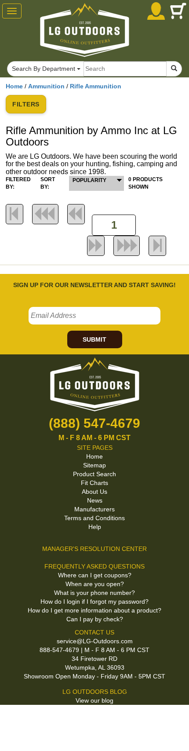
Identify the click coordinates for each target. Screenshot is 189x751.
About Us (94, 491)
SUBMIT (94, 339)
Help (94, 526)
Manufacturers (94, 509)
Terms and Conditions (94, 517)
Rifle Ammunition (95, 86)
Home (14, 86)
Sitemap (94, 465)
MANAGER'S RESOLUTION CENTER (94, 548)
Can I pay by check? (94, 619)
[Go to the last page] (157, 246)
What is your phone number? (94, 592)
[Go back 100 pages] (45, 214)
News (94, 500)
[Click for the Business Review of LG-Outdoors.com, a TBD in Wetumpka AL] (91, 719)
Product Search (94, 474)
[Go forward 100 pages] (126, 246)
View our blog (94, 700)
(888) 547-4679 (94, 423)
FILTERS (26, 104)
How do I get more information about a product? (94, 610)
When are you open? (94, 583)
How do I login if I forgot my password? (94, 601)
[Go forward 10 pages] (96, 246)
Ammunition (46, 86)
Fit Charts (94, 482)
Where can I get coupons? (94, 575)
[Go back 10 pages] (76, 214)
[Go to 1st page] (14, 214)
